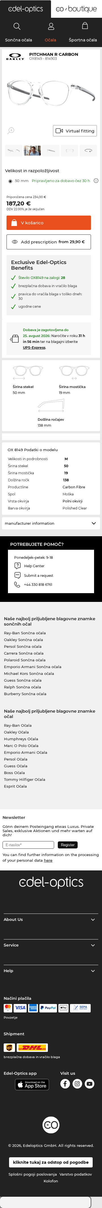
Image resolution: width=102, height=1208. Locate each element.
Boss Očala (14, 772)
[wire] (80, 1008)
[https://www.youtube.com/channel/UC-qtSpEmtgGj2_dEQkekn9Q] (89, 1084)
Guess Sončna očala (23, 680)
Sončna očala (18, 40)
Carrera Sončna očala (24, 653)
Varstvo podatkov (76, 1174)
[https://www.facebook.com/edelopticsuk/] (65, 1084)
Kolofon (51, 1181)
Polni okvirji (72, 501)
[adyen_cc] (8, 1008)
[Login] (51, 26)
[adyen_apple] (63, 1008)
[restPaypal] (48, 1008)
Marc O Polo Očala (21, 745)
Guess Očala (15, 766)
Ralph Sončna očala (22, 687)
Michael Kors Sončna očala (29, 673)
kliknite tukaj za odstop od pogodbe (51, 1162)
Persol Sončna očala (23, 646)
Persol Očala (15, 759)
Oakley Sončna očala (23, 639)
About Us (13, 919)
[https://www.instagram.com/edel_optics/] (77, 1084)
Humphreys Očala (21, 739)
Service (11, 945)
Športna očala (83, 40)
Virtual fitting (80, 131)
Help (8, 970)
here (48, 860)
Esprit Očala (15, 786)
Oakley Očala (16, 732)
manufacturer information (29, 523)
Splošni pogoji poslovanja (32, 1174)
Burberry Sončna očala (25, 693)
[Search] (17, 26)
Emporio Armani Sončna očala (32, 666)
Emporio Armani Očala (25, 752)
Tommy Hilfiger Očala (24, 779)
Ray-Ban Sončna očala (25, 633)
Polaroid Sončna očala (25, 660)
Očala (50, 40)
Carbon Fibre (74, 487)
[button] (25, 9)
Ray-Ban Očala (18, 725)
